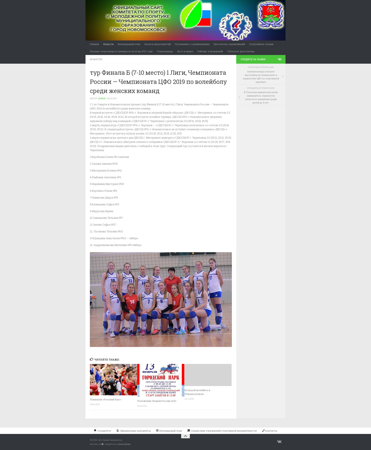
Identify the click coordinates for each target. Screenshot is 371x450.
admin (102, 98)
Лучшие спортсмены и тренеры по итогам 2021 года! (121, 51)
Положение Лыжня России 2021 (156, 401)
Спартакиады (165, 51)
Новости (108, 44)
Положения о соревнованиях (192, 44)
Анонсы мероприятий (157, 44)
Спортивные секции (261, 44)
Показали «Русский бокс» (105, 399)
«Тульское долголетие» (241, 51)
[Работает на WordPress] (102, 444)
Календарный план (129, 44)
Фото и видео (185, 51)
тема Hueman (124, 444)
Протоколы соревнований (229, 44)
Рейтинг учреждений (210, 51)
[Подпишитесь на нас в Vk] (279, 59)
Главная (94, 44)
